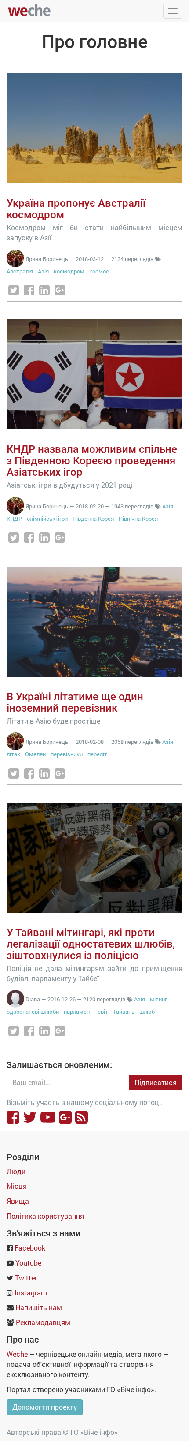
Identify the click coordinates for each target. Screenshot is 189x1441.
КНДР (14, 519)
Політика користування (45, 1216)
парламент (78, 1011)
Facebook (30, 1247)
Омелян (35, 754)
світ (103, 1011)
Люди (16, 1171)
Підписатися (155, 1082)
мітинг (158, 999)
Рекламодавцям (43, 1322)
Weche (17, 1354)
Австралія (20, 271)
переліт (97, 754)
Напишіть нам (38, 1307)
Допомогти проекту (44, 1406)
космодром (69, 271)
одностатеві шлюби (33, 1011)
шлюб (147, 1011)
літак (13, 754)
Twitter (26, 1277)
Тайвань (123, 1011)
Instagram (31, 1292)
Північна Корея (138, 519)
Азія (43, 271)
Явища (18, 1201)
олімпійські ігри (47, 519)
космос (99, 271)
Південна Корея (93, 519)
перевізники (67, 754)
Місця (17, 1186)
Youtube (28, 1262)
